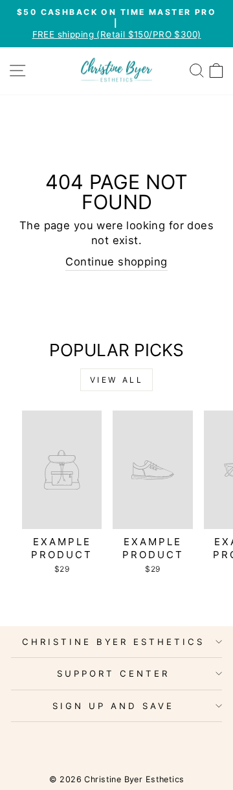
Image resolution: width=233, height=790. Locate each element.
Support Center (113, 673)
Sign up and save (113, 706)
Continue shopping (116, 261)
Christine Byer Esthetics (113, 642)
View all (117, 380)
